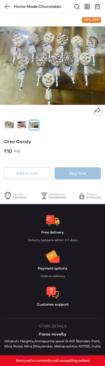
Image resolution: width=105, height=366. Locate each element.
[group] (52, 65)
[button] (9, 125)
